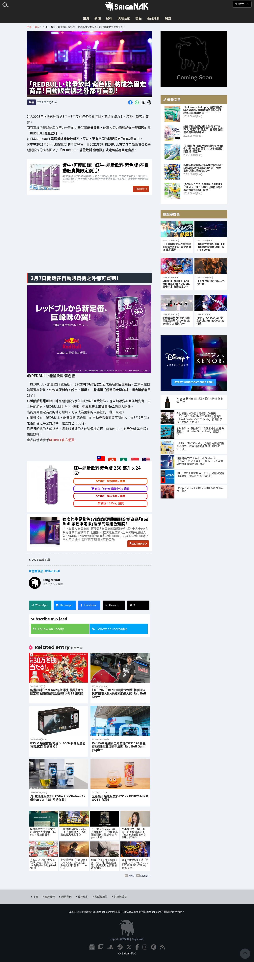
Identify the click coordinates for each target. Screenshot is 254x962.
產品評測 (153, 18)
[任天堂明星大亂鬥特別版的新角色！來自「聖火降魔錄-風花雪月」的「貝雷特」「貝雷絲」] (177, 229)
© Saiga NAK (127, 953)
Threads (113, 605)
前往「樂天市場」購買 (112, 496)
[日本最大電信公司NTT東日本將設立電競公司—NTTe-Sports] (210, 229)
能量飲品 (37, 571)
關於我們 (50, 896)
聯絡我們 (66, 896)
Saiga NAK (127, 6)
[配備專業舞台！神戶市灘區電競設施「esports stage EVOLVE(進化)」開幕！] (177, 303)
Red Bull (54, 571)
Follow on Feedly (51, 628)
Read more (136, 543)
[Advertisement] (89, 238)
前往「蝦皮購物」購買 (112, 481)
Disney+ (145, 875)
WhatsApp (41, 605)
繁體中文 (240, 4)
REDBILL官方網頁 (61, 439)
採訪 (168, 18)
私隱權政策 (101, 896)
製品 (138, 18)
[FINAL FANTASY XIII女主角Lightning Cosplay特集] (210, 303)
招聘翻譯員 (120, 896)
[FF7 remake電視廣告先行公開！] (210, 266)
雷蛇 (131, 875)
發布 (109, 18)
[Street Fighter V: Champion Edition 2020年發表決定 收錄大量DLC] (177, 266)
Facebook (90, 605)
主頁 (86, 18)
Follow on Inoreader (111, 628)
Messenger (66, 605)
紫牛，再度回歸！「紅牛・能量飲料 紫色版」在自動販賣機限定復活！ (89, 177)
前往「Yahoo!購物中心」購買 (112, 488)
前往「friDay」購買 (112, 503)
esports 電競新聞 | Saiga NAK (127, 939)
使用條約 (83, 896)
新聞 (97, 18)
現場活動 (123, 18)
